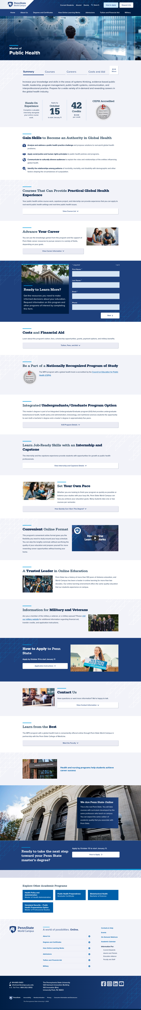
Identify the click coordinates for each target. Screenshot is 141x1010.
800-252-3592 (26, 987)
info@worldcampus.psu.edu (23, 985)
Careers (71, 71)
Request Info (126, 5)
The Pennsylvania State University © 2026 (36, 1001)
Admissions (90, 12)
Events (86, 5)
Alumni (79, 5)
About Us (24, 12)
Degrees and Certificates (43, 12)
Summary (28, 71)
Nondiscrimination (39, 997)
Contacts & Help (107, 928)
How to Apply (111, 5)
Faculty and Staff (109, 959)
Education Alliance (109, 956)
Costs (96, 71)
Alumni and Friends (110, 953)
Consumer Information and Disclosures (65, 997)
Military (128, 12)
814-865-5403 (17, 982)
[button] (95, 5)
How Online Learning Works (69, 12)
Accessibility (27, 997)
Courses (50, 71)
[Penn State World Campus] (17, 4)
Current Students (67, 5)
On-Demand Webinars (109, 937)
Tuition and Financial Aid (109, 12)
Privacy (49, 997)
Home (12, 12)
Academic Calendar (108, 941)
